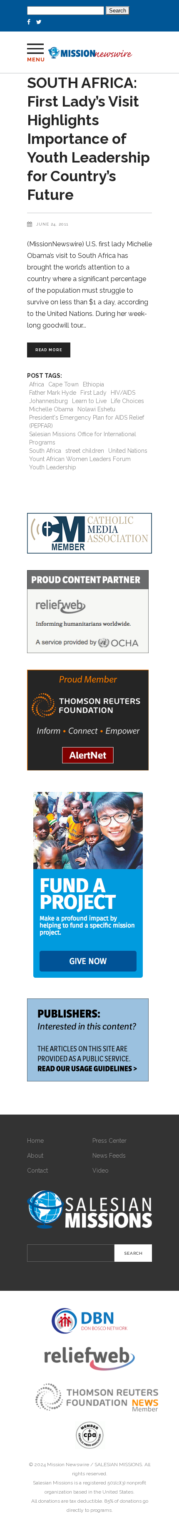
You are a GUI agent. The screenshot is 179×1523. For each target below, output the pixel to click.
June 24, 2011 (52, 224)
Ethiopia (93, 384)
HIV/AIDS (123, 392)
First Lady (93, 392)
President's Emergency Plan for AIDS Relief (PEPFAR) (86, 421)
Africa (36, 384)
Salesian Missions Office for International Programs (82, 438)
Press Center (109, 1140)
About (35, 1155)
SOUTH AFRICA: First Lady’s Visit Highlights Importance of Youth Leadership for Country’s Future (88, 138)
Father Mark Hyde (52, 392)
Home (35, 1140)
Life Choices (127, 401)
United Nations (127, 450)
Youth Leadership (52, 467)
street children (84, 450)
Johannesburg (48, 401)
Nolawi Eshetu (96, 409)
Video (100, 1170)
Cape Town (63, 384)
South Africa (45, 450)
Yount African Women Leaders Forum (80, 459)
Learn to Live (89, 401)
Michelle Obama (51, 409)
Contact (37, 1170)
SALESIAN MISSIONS (118, 1464)
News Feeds (109, 1155)
